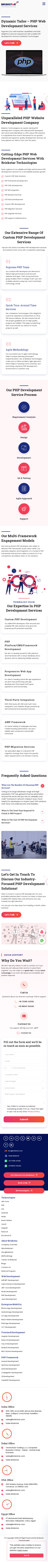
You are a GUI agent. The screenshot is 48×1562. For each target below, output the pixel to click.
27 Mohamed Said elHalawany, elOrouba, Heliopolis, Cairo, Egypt (21, 1519)
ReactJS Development (10, 1340)
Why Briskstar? (7, 1248)
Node (3, 1216)
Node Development (9, 1291)
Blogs (3, 1263)
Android (4, 1213)
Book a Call (22, 1183)
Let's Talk (10, 43)
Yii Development (7, 1376)
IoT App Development (10, 1316)
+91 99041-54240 (14, 1166)
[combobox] (8, 1067)
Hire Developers (22, 1191)
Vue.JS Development (9, 1344)
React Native (6, 1220)
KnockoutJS (6, 1235)
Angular (4, 1228)
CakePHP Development (10, 1380)
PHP (2, 1205)
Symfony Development (10, 1365)
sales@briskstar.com (15, 1419)
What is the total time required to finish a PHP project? (17, 812)
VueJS (3, 1224)
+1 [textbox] (5, 1068)
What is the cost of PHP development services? (19, 821)
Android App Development (12, 1312)
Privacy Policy (33, 1111)
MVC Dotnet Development (11, 1351)
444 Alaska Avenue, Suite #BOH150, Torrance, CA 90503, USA (22, 1485)
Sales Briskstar (13, 1156)
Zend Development (9, 1369)
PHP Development (8, 1295)
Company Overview (9, 1245)
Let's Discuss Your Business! (22, 1175)
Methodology (6, 1256)
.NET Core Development (10, 1288)
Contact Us (6, 1267)
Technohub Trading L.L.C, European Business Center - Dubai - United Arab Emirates (23, 1450)
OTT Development (8, 1327)
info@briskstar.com (15, 1151)
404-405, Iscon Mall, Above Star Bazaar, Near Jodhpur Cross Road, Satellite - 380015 (24, 1413)
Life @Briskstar (7, 1252)
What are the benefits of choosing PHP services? (20, 786)
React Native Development (12, 1319)
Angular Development (10, 1336)
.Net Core (5, 1201)
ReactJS (4, 1232)
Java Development (9, 1299)
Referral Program (8, 1271)
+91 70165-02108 (14, 1161)
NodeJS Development (10, 1347)
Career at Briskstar (9, 1260)
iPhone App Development (11, 1308)
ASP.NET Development (10, 1280)
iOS (2, 1209)
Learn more (22, 1550)
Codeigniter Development (11, 1373)
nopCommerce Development (13, 1284)
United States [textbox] (10, 1088)
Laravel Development (10, 1361)
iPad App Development (10, 1323)
